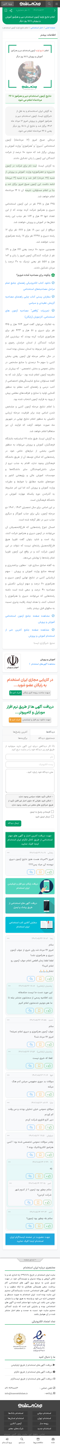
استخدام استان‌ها (16, 1418)
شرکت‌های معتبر (15, 1428)
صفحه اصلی (50, 27)
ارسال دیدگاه (13, 823)
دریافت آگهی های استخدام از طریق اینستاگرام (32, 1379)
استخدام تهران (44, 1418)
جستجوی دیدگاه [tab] (46, 738)
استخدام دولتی (44, 1413)
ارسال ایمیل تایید (42, 816)
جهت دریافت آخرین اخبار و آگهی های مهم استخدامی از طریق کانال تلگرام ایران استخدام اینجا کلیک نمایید (30, 840)
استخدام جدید (44, 1428)
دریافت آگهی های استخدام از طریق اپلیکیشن (32, 1365)
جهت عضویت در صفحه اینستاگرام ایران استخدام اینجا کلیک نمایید (30, 1239)
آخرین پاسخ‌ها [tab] (20, 732)
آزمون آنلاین (15, 1423)
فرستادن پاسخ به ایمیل (40, 812)
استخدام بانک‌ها (15, 1413)
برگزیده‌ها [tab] (22, 738)
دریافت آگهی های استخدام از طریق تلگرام (33, 1372)
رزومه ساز (44, 1423)
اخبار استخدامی (37, 27)
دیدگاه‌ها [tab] (50, 732)
